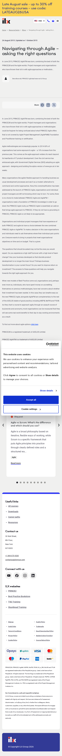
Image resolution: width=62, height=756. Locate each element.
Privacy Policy (12, 635)
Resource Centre (14, 30)
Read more (16, 463)
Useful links (12, 626)
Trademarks (40, 626)
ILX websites (12, 586)
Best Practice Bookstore (19, 596)
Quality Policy (40, 622)
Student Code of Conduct (44, 635)
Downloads (13, 511)
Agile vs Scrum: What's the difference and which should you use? (31, 424)
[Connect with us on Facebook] (16, 575)
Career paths (14, 517)
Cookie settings (29, 409)
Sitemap (11, 622)
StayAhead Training (17, 607)
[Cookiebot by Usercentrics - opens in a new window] (46, 344)
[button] (17, 482)
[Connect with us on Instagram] (24, 575)
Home (4, 30)
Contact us (11, 531)
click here (34, 324)
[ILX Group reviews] (50, 659)
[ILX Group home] (6, 20)
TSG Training (14, 602)
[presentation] (3, 425)
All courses (13, 506)
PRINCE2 (12, 591)
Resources (13, 522)
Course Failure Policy (43, 640)
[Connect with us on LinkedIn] (33, 575)
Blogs (24, 30)
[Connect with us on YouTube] (8, 575)
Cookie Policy (12, 640)
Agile (14, 457)
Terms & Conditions (14, 631)
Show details (46, 390)
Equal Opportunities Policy (44, 631)
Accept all (31, 400)
